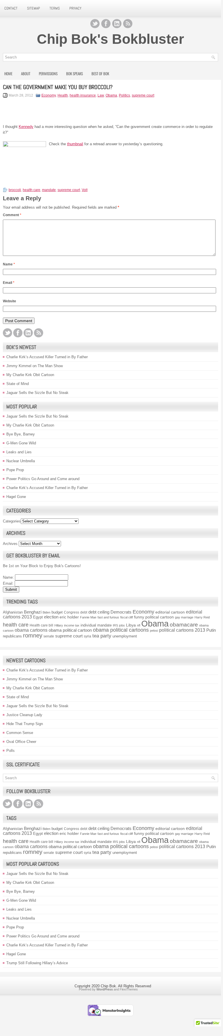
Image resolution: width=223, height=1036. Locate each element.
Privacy (75, 8)
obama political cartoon (70, 630)
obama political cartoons (121, 630)
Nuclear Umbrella (20, 461)
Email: (8, 583)
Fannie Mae (88, 617)
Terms (54, 8)
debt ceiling (98, 611)
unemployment (125, 636)
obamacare (184, 625)
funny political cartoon (154, 617)
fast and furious (108, 617)
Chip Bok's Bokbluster (110, 39)
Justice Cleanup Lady (24, 715)
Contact (11, 8)
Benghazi (32, 611)
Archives (10, 543)
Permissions (48, 73)
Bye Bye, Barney (20, 434)
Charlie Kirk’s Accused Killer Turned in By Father (47, 357)
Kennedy (26, 126)
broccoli (15, 190)
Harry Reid (202, 617)
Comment (12, 215)
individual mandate (96, 625)
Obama (111, 95)
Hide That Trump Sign (24, 724)
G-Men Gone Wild (21, 443)
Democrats (120, 611)
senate (48, 636)
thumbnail (75, 144)
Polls (10, 750)
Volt (84, 190)
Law (101, 95)
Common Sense (19, 733)
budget (57, 612)
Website (9, 301)
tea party (101, 636)
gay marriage (184, 617)
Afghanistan (13, 612)
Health (63, 95)
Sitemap (33, 8)
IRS (115, 625)
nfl (138, 625)
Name (9, 264)
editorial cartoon (170, 612)
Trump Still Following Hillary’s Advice (37, 963)
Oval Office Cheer (21, 741)
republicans (12, 636)
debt (83, 612)
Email (8, 283)
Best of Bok (100, 73)
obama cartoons (31, 630)
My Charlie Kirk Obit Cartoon (30, 375)
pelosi (154, 630)
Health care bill (41, 625)
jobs (122, 625)
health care (31, 190)
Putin (211, 630)
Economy (48, 95)
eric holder (69, 617)
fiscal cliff (126, 617)
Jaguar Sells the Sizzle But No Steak (37, 392)
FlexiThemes (129, 989)
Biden (46, 612)
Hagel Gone (16, 497)
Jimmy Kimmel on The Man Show (34, 366)
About (25, 73)
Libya (131, 625)
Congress (71, 612)
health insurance (83, 95)
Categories (12, 521)
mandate (49, 190)
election (51, 617)
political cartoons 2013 (182, 630)
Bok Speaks (74, 73)
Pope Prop (15, 470)
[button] (208, 1024)
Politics (124, 95)
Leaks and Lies (19, 452)
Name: (8, 577)
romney (32, 635)
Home (8, 73)
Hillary (58, 625)
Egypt (38, 617)
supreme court (143, 95)
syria (87, 636)
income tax (71, 625)
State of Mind (17, 384)
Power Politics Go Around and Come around (42, 479)
